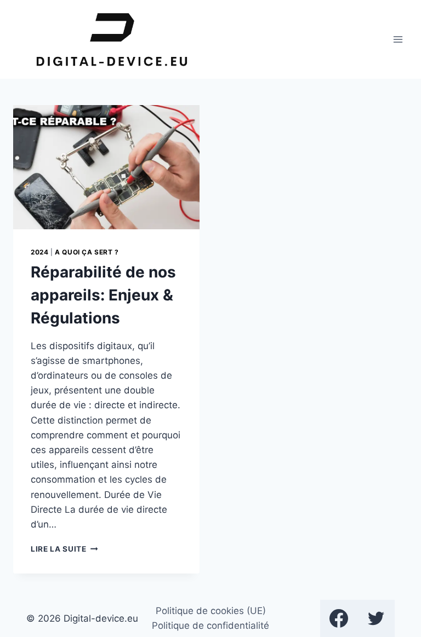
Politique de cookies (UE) (211, 610)
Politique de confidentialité (210, 625)
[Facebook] (338, 618)
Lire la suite (64, 549)
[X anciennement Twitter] (376, 618)
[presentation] (106, 167)
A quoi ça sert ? (87, 252)
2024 (39, 252)
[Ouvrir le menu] (398, 39)
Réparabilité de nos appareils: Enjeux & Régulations (103, 295)
